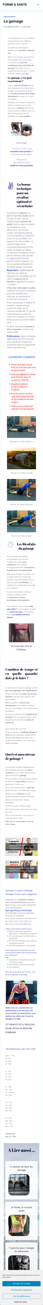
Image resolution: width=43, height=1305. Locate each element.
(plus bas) (16, 738)
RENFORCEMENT (10, 17)
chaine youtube (11, 743)
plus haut (28, 924)
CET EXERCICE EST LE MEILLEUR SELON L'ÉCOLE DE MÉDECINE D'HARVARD (20, 1028)
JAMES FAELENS (13, 27)
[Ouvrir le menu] (38, 4)
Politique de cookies (20, 1302)
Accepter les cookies (21, 1283)
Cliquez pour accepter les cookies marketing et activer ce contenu (21, 846)
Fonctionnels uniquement (21, 1290)
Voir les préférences (21, 1296)
